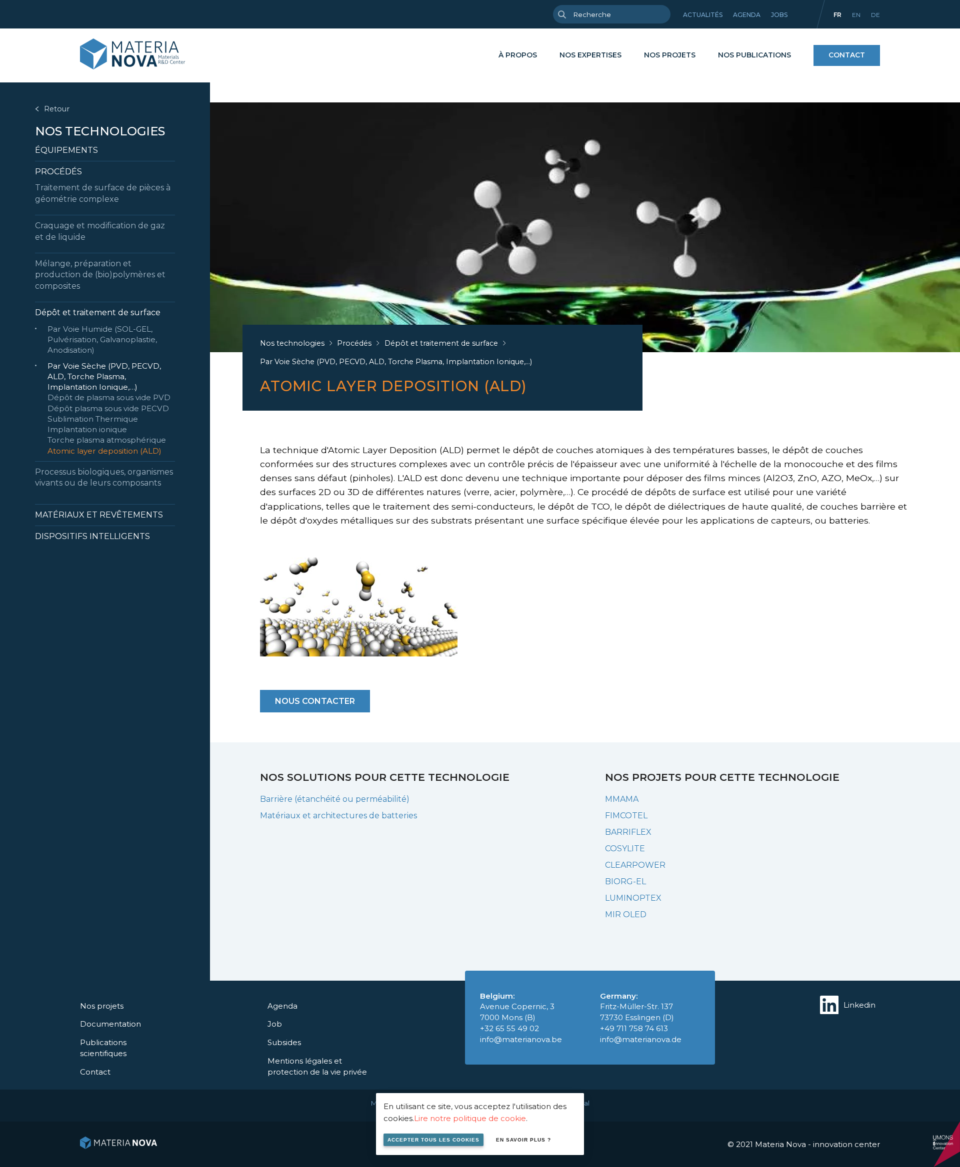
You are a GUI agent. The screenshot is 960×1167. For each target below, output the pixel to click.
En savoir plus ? (523, 1140)
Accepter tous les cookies (434, 1140)
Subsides (284, 1042)
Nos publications (754, 55)
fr (838, 14)
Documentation (110, 1024)
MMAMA (621, 799)
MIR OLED (625, 914)
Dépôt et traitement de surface (97, 312)
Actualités (702, 14)
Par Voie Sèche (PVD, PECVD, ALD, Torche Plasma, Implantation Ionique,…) (104, 376)
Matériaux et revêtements (99, 515)
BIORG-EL (625, 881)
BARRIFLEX (628, 832)
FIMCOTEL (626, 815)
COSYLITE (625, 848)
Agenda (746, 14)
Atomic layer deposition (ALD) (105, 451)
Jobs (779, 14)
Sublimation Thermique (93, 419)
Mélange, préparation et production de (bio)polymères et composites (100, 275)
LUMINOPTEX (633, 898)
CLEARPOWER (635, 865)
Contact (846, 55)
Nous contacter (315, 701)
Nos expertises (591, 55)
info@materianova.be (521, 1039)
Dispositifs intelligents (92, 536)
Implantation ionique (87, 429)
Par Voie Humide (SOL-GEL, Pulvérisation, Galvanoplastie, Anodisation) (102, 339)
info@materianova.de (641, 1039)
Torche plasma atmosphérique (107, 440)
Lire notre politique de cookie (470, 1118)
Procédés (58, 171)
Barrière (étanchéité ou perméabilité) (335, 799)
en (856, 14)
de (875, 14)
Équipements (66, 150)
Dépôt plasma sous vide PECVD (108, 408)
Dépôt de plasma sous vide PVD (109, 397)
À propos (517, 55)
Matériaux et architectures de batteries (338, 815)
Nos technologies (100, 131)
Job (275, 1024)
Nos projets (670, 55)
